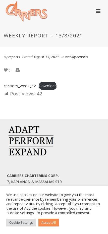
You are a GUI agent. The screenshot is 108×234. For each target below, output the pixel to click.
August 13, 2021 (46, 56)
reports (14, 56)
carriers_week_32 (20, 85)
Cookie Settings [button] (21, 222)
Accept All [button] (48, 222)
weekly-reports (76, 56)
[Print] (20, 70)
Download (48, 85)
